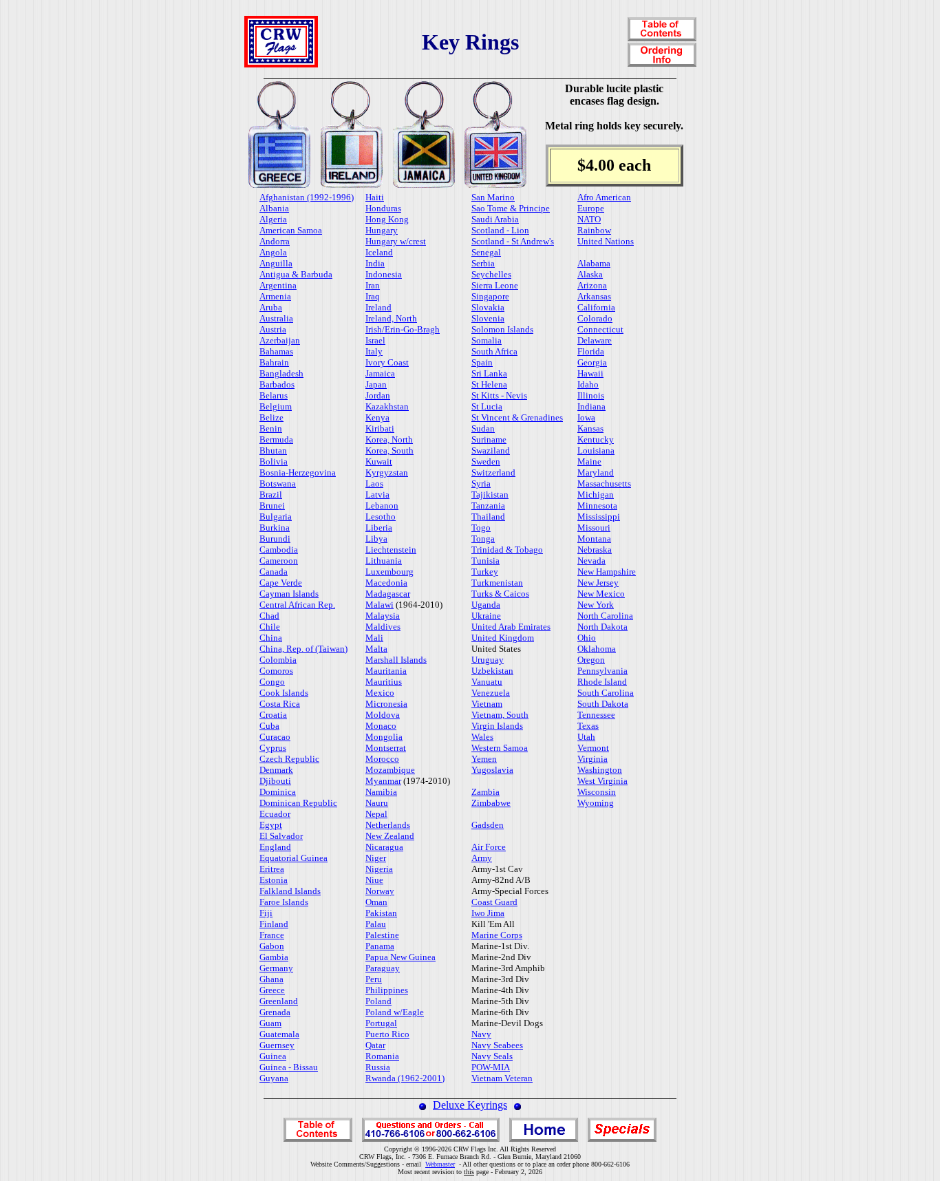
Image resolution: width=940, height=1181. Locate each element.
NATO (589, 219)
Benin (270, 428)
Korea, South (389, 450)
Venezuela (490, 693)
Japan (376, 384)
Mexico (379, 693)
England (275, 847)
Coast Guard (494, 902)
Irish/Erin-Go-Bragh (402, 329)
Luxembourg (389, 571)
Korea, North (389, 439)
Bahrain (274, 362)
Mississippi (598, 516)
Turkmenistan (497, 582)
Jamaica (380, 373)
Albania (274, 208)
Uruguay (487, 660)
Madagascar (387, 593)
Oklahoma (596, 648)
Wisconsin (596, 792)
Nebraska (594, 549)
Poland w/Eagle (394, 1012)
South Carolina (605, 693)
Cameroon (278, 560)
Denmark (276, 770)
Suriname (488, 439)
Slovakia (487, 307)
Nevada (591, 560)
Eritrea (271, 869)
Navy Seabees (497, 1045)
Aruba (270, 307)
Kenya (377, 417)
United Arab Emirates (511, 626)
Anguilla (275, 263)
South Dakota (602, 704)
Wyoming (595, 803)
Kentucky (595, 439)
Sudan (483, 428)
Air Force (488, 847)
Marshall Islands (396, 660)
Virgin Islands (497, 726)
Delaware (594, 340)
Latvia (377, 494)
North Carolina (605, 615)
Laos (374, 483)
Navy (481, 1034)
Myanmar (383, 781)
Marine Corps (496, 935)
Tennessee (596, 715)
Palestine (382, 935)
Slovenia (487, 318)
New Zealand (389, 836)
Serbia (483, 263)
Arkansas (594, 296)
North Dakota (602, 626)
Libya (376, 538)
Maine (589, 461)
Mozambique (390, 770)
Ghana (271, 979)
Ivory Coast (387, 362)
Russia (377, 1067)
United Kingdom (502, 637)
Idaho (588, 384)
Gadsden (487, 825)
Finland (273, 924)
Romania (382, 1056)
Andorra (274, 241)
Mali (374, 637)
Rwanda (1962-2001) (405, 1078)
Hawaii (590, 373)
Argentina (278, 285)
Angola (273, 252)
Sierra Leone (494, 285)
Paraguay (382, 968)
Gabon (271, 946)
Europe (590, 208)
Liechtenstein (390, 549)
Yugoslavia (492, 770)
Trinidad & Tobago (507, 549)
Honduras (383, 208)
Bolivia (273, 461)
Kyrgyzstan (386, 472)
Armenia (275, 296)
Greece (272, 990)
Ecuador (274, 814)
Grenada (274, 1012)
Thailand (488, 516)
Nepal (376, 814)
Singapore (490, 296)
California (596, 307)
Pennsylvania (602, 671)
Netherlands (387, 825)
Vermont (593, 748)
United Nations (605, 241)
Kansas (590, 428)
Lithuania (383, 560)
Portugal (381, 1023)
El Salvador (281, 836)
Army (481, 858)
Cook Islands (283, 693)
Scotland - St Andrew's (512, 241)
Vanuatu (486, 682)
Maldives (382, 626)
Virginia (592, 759)
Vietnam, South (499, 715)
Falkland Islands (290, 891)
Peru (373, 979)
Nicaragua (384, 847)
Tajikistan (490, 494)
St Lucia (486, 406)
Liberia (378, 527)
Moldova (382, 715)
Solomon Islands (502, 329)
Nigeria (379, 869)
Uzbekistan (492, 671)
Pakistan (381, 913)
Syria (481, 483)
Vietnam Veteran (502, 1078)
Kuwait (378, 461)
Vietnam (486, 704)
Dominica (277, 792)
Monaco (380, 726)
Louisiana (596, 450)
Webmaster (440, 1164)
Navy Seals (492, 1056)
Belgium (275, 406)
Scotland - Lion (500, 230)
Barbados (277, 384)
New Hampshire (606, 571)
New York (595, 604)
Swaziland (490, 450)
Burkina (274, 527)
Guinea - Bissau (288, 1067)
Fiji (266, 913)
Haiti (374, 197)
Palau (375, 924)
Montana (594, 538)
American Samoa (290, 230)
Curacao (274, 737)
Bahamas (276, 351)
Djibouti (275, 781)
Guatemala (279, 1034)
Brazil (270, 494)
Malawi (379, 604)
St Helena (489, 384)
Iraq (372, 296)
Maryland (595, 472)
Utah (586, 737)
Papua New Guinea (400, 957)
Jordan (377, 395)
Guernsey (277, 1045)
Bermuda (276, 439)
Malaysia (382, 615)
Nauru (376, 803)
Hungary (381, 230)
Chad (269, 615)
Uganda (485, 604)
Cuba (269, 726)
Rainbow (594, 230)
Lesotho (380, 516)
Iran (372, 285)
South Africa (494, 351)
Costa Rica (279, 704)
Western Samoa (499, 748)
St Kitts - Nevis (499, 395)
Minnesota (597, 505)
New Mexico (601, 593)
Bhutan (273, 450)
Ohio (586, 637)
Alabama (593, 263)
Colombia (278, 660)
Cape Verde (280, 582)
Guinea (272, 1056)
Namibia (381, 792)
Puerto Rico (387, 1034)
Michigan (595, 494)
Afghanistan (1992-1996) (306, 197)
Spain (482, 362)
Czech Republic (289, 759)
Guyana (273, 1078)
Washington (599, 770)
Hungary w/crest (395, 241)
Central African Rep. (297, 604)
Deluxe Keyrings (470, 1105)
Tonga (483, 538)
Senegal (486, 252)
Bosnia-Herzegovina (297, 472)
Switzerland (493, 472)
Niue (374, 880)
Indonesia (383, 274)
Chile (269, 626)
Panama (379, 946)
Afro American (604, 197)
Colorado (594, 318)
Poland (378, 1001)
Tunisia (485, 560)
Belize (271, 417)
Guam (270, 1023)
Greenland (278, 1001)
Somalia (486, 340)
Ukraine (486, 615)
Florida (590, 351)
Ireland (378, 307)
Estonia (273, 880)
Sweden (485, 461)
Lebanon (381, 505)
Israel (375, 340)
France (271, 935)
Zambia (485, 792)
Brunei (272, 505)
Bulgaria (275, 516)
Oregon (591, 660)
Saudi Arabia (495, 219)
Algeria (273, 219)
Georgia (592, 362)
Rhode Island (602, 682)
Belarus (273, 395)
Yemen (484, 759)
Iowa (586, 417)
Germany (276, 968)
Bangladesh (281, 373)
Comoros (276, 671)
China (270, 637)
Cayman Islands (289, 593)
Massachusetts (604, 483)
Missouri (593, 527)
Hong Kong (387, 219)
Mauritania (386, 671)
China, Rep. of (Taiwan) (303, 648)
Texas (588, 726)
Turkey (484, 571)
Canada (273, 571)
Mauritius (383, 682)
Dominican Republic (298, 803)
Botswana (277, 483)
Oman (376, 902)
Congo (272, 682)
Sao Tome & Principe (510, 208)
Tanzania (488, 505)
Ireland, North (391, 318)
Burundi (274, 538)
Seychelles (491, 274)
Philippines (386, 990)
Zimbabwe (491, 803)
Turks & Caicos (500, 593)
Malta (376, 648)
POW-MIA (490, 1067)
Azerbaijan (279, 340)
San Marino (493, 197)
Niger (375, 858)
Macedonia (386, 582)
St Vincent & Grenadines (517, 417)
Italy (374, 351)
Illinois (590, 395)
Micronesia (386, 704)
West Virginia (602, 781)
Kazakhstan (387, 406)
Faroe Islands (283, 902)
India (375, 263)
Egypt (270, 825)
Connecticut (600, 329)
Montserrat (385, 748)
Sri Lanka (489, 373)
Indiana (591, 406)
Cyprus (272, 748)
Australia (276, 318)
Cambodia (278, 549)
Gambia (273, 957)
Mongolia (384, 737)
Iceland (379, 252)
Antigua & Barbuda (295, 274)
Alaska (590, 274)
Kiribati (379, 428)
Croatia (273, 715)
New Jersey (598, 582)
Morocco (382, 759)
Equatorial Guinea (293, 858)
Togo (481, 527)
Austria (272, 329)
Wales (482, 737)
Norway (379, 891)
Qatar (375, 1045)
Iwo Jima (487, 913)
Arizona (592, 285)
